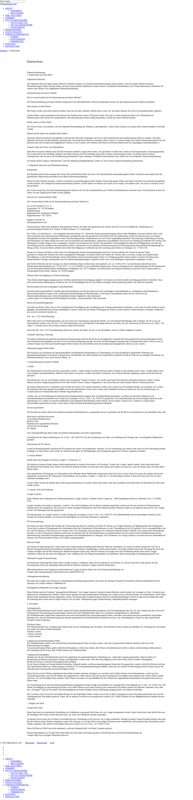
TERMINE (10, 768)
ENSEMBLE (16, 761)
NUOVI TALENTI (13, 782)
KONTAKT (10, 794)
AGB (52, 743)
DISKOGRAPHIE (13, 780)
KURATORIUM (18, 789)
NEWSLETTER (12, 797)
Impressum (29, 743)
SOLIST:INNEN (18, 778)
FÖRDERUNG (17, 792)
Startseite (3, 51)
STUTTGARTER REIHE (16, 771)
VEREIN (14, 787)
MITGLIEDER (17, 763)
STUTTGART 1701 (19, 773)
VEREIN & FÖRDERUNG (17, 785)
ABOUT (9, 759)
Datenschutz (42, 743)
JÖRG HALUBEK (13, 766)
